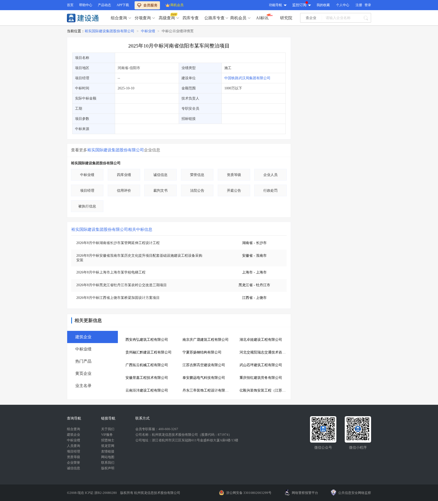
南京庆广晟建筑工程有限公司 (205, 340)
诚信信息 (160, 175)
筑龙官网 (107, 446)
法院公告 (197, 190)
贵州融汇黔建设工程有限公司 (148, 352)
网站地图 (107, 457)
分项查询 (143, 18)
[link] (109, 31)
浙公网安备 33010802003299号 (248, 493)
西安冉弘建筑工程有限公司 (146, 340)
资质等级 (234, 175)
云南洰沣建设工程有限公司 (146, 390)
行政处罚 (270, 190)
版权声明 (107, 468)
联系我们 (107, 462)
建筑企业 (73, 435)
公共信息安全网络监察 (354, 493)
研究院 (286, 18)
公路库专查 (214, 18)
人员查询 (73, 446)
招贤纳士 (107, 440)
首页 (70, 5)
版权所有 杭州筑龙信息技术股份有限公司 (150, 493)
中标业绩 (148, 31)
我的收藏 (323, 5)
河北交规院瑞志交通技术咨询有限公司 (264, 352)
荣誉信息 (197, 175)
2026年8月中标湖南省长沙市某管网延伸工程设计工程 (118, 243)
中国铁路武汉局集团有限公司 (247, 78)
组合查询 (119, 18)
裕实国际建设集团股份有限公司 (109, 31)
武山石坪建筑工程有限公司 (261, 365)
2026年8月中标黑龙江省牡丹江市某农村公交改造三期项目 (121, 285)
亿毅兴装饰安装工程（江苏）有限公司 (264, 390)
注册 (359, 5)
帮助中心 (85, 5)
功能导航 (275, 5)
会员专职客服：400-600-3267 (156, 429)
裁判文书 (160, 190)
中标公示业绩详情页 (178, 31)
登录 (367, 5)
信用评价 (124, 190)
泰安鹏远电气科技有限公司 (203, 378)
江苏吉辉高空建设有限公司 (203, 365)
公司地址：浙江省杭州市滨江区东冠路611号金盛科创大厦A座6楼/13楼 (186, 440)
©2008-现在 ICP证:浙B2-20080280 (92, 493)
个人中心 (342, 5)
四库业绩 (124, 175)
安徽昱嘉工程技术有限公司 (146, 378)
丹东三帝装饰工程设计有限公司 (207, 390)
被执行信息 (87, 206)
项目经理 (87, 190)
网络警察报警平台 (305, 493)
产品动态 (104, 5)
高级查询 (167, 18)
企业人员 (270, 175)
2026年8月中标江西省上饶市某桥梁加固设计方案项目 (118, 298)
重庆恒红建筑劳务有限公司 (261, 378)
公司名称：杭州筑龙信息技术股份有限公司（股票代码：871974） (183, 435)
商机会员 (177, 5)
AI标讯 (262, 18)
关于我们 (107, 429)
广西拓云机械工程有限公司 (146, 365)
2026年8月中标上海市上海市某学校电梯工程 (110, 272)
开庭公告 (234, 190)
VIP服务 (107, 435)
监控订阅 (299, 5)
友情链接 (107, 451)
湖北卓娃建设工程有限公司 (261, 340)
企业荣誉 (73, 462)
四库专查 (190, 18)
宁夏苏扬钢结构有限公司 (202, 352)
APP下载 (123, 5)
